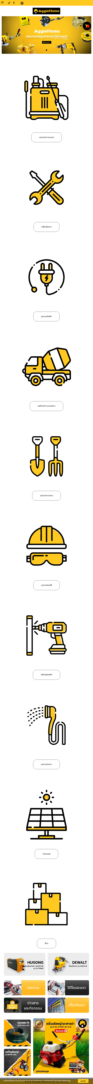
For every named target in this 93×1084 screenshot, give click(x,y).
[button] (8, 35)
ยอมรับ (83, 1081)
